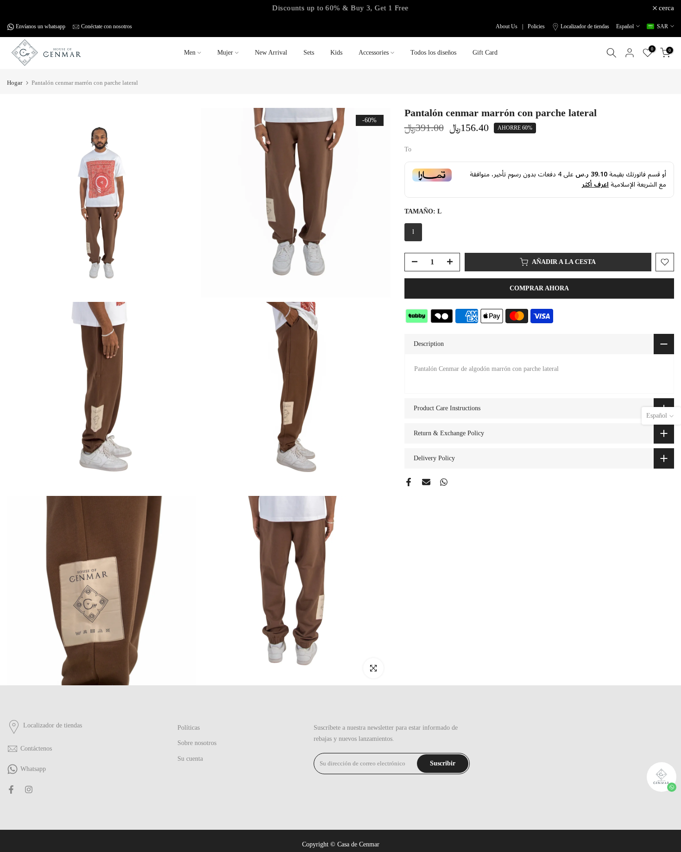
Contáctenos (36, 748)
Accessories (374, 52)
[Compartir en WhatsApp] (444, 482)
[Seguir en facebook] (11, 789)
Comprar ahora (539, 288)
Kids (336, 52)
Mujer (225, 52)
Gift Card (485, 52)
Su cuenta (190, 758)
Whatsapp (33, 768)
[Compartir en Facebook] (408, 482)
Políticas (188, 727)
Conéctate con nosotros (106, 26)
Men (189, 52)
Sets (308, 52)
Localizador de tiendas (585, 26)
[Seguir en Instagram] (29, 789)
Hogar (14, 83)
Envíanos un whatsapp (40, 26)
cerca (19, 8)
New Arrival (271, 52)
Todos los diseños (433, 52)
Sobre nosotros (196, 742)
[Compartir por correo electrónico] (426, 482)
